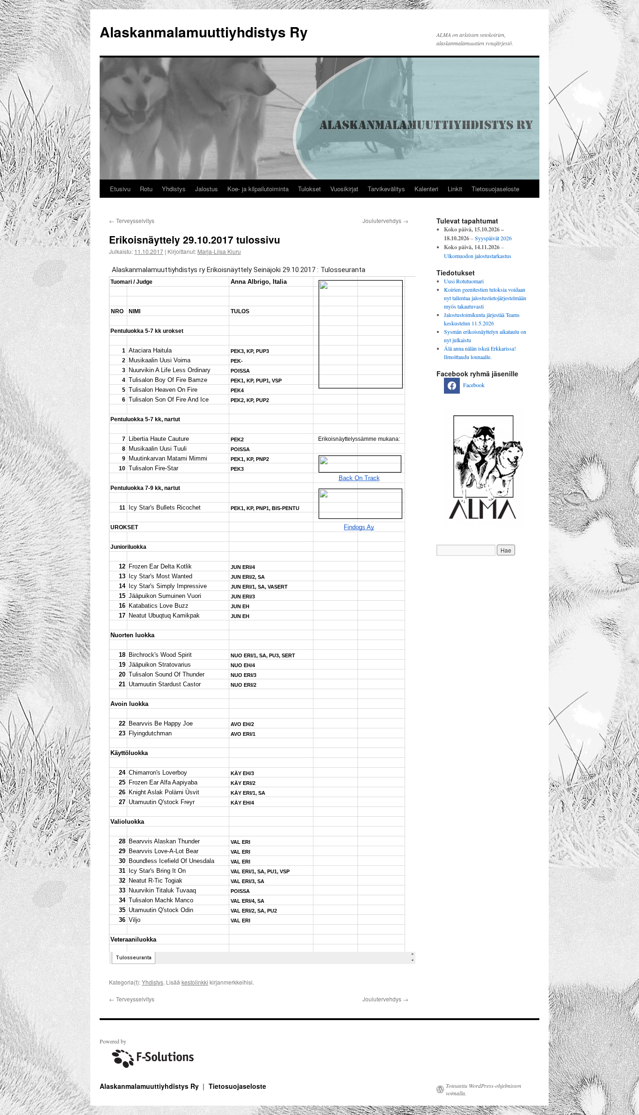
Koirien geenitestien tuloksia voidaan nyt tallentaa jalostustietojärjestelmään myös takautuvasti (485, 298)
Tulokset (309, 188)
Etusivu (120, 188)
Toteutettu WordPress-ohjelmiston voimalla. (483, 1089)
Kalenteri (426, 188)
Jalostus (206, 188)
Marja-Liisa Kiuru (219, 251)
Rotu (146, 188)
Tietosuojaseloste (495, 188)
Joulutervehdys (385, 220)
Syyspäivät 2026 (493, 238)
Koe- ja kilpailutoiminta (258, 188)
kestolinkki (195, 982)
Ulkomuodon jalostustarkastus (477, 255)
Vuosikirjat (344, 188)
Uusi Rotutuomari (464, 281)
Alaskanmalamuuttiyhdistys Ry (204, 32)
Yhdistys (174, 188)
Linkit (455, 188)
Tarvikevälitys (386, 188)
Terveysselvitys (131, 220)
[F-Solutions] (151, 1069)
